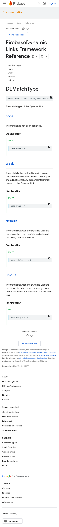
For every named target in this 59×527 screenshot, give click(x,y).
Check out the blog (10, 412)
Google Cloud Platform (12, 497)
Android (6, 483)
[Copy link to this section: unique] (19, 275)
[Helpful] (23, 29)
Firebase (9, 23)
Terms (5, 513)
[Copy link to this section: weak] (17, 164)
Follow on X (7, 421)
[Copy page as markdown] (42, 56)
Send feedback (16, 34)
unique (11, 275)
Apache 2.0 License (47, 355)
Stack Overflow (9, 447)
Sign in (52, 3)
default (11, 221)
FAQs (4, 465)
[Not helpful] (27, 29)
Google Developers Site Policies (33, 358)
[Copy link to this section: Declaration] (24, 134)
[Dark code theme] (51, 97)
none (9, 116)
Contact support (9, 442)
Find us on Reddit (10, 416)
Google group (8, 452)
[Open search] (39, 3)
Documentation (12, 12)
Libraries (6, 395)
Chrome (6, 488)
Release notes (8, 456)
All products (7, 502)
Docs (19, 23)
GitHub (5, 399)
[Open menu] (4, 3)
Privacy (13, 513)
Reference (29, 23)
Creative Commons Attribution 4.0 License (37, 352)
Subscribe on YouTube (12, 425)
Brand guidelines (9, 461)
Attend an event (9, 430)
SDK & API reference (11, 386)
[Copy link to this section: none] (16, 116)
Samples (6, 390)
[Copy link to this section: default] (20, 221)
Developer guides (10, 381)
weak (10, 163)
